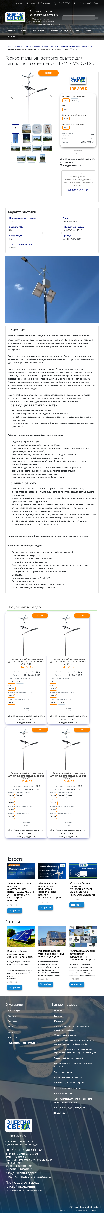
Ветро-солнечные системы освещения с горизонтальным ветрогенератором (74, 1042)
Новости (12, 1027)
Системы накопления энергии (69, 1083)
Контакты (17, 3)
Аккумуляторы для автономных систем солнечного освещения (73, 1100)
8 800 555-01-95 (79, 190)
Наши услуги (14, 1010)
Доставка (31, 3)
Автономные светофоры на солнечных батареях (73, 1065)
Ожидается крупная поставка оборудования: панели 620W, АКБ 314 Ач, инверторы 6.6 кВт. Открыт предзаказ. (20, 891)
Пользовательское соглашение (23, 1043)
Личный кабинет (91, 3)
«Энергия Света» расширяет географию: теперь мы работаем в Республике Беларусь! (82, 888)
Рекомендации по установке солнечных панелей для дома (51, 953)
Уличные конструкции (65, 1035)
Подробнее (14, 910)
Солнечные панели (63, 1072)
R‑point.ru (95, 1210)
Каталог (58, 1016)
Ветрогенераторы (63, 1093)
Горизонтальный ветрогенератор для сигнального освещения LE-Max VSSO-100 (26, 661)
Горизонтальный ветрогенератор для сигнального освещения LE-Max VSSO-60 (68, 775)
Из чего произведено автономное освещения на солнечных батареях (82, 955)
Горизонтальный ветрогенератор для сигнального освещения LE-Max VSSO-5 (68, 661)
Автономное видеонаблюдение (69, 1107)
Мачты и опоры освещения (67, 1088)
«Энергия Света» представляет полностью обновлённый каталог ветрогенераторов (49, 890)
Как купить (13, 1016)
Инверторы (60, 1113)
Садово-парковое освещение (68, 1058)
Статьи (11, 1032)
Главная (58, 1010)
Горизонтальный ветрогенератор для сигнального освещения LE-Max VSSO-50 (26, 775)
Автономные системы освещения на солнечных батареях (72, 1028)
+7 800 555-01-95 (66, 3)
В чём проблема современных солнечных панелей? (20, 954)
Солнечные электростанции (68, 1077)
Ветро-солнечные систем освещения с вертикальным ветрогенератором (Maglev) (75, 1051)
